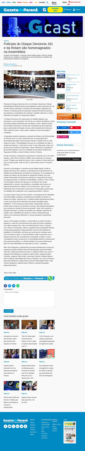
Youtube (77, 127)
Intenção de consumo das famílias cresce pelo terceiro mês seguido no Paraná (11, 340)
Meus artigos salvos (54, 429)
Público (9, 2)
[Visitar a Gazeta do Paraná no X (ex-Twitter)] (13, 426)
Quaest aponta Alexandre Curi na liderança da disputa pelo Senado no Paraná (10, 370)
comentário (8, 311)
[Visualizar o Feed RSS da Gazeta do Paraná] (25, 426)
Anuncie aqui (55, 10)
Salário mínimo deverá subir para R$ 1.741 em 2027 (28, 400)
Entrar (78, 9)
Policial (19, 2)
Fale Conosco (44, 432)
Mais (31, 3)
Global (14, 2)
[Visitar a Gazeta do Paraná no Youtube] (9, 426)
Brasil (3, 2)
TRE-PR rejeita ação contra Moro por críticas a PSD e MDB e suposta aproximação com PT (29, 341)
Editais (65, 2)
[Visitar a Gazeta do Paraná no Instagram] (21, 426)
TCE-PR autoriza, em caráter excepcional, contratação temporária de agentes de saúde (47, 340)
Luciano (75, 99)
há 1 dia (68, 91)
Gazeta (75, 108)
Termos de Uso (45, 428)
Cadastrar (76, 159)
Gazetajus (42, 2)
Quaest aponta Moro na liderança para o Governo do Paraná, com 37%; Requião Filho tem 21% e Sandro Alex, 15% (28, 372)
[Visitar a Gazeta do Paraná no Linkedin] (17, 426)
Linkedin (77, 132)
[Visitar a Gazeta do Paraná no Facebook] (5, 426)
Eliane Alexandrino (11, 64)
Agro (36, 2)
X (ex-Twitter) (64, 132)
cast (48, 3)
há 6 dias (68, 110)
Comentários (8, 289)
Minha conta (56, 424)
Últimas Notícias (54, 3)
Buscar (68, 9)
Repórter (68, 89)
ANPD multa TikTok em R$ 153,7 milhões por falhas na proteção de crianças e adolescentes (11, 402)
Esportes (25, 2)
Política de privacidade (45, 423)
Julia (75, 78)
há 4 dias (68, 79)
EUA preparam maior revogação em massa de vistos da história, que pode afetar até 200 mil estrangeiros (46, 370)
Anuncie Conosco (44, 437)
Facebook (64, 127)
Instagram (64, 136)
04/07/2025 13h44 (8, 65)
